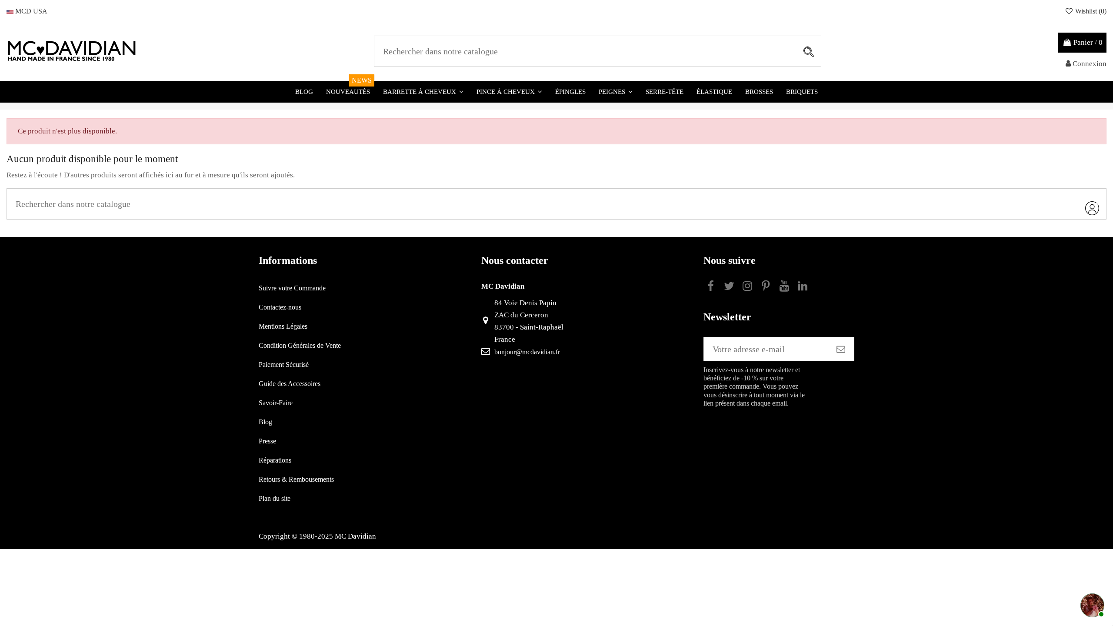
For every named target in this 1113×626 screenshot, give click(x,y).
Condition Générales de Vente (300, 345)
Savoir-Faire (276, 402)
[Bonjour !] (1091, 604)
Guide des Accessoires (289, 383)
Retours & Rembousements (296, 479)
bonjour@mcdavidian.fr (527, 352)
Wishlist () (1089, 11)
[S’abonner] (841, 349)
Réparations (275, 460)
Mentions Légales (283, 326)
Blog (265, 422)
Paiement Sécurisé (284, 364)
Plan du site (274, 498)
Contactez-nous (280, 307)
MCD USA (30, 11)
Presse (267, 441)
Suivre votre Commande (292, 288)
